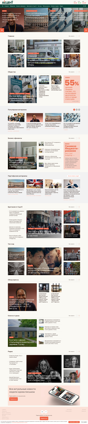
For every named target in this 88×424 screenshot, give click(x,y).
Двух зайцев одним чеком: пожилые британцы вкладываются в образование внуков (52, 165)
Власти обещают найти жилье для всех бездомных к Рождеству (16, 237)
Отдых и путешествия (50, 128)
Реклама (84, 409)
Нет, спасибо (84, 422)
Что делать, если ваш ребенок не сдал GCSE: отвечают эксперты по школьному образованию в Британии (16, 126)
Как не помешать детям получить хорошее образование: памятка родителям (51, 192)
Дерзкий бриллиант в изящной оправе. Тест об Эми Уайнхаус (15, 379)
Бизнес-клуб (71, 199)
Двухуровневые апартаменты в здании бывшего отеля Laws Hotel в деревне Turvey (52, 321)
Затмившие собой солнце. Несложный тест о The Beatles (16, 363)
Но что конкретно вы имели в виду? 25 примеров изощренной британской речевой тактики (72, 125)
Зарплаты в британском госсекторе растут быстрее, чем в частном (53, 158)
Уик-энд (39, 6)
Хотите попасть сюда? (73, 175)
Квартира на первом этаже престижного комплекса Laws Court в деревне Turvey (52, 328)
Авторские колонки (30, 195)
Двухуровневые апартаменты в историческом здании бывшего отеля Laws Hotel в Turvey (53, 342)
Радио (61, 6)
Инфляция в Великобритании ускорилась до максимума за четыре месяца (52, 151)
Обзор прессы (46, 6)
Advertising (69, 409)
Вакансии (84, 411)
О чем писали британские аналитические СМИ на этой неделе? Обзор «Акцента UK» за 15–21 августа (34, 125)
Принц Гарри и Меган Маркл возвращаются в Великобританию (56, 88)
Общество (12, 6)
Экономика (38, 195)
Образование (48, 195)
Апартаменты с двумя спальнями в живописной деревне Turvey (51, 335)
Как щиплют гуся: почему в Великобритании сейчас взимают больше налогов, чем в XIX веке (33, 192)
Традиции (66, 129)
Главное (7, 6)
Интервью (66, 199)
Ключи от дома (55, 6)
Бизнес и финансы (21, 6)
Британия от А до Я (31, 6)
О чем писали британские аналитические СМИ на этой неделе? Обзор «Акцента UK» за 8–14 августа (43, 298)
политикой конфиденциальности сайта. (19, 422)
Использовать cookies (74, 422)
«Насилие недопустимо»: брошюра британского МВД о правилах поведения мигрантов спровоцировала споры (44, 91)
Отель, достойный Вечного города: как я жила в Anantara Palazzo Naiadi (53, 125)
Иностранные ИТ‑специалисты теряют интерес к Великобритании (53, 144)
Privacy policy (69, 411)
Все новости (71, 36)
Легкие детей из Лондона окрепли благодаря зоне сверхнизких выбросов (15, 221)
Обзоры (28, 129)
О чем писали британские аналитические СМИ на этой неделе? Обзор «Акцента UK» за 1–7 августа (55, 298)
